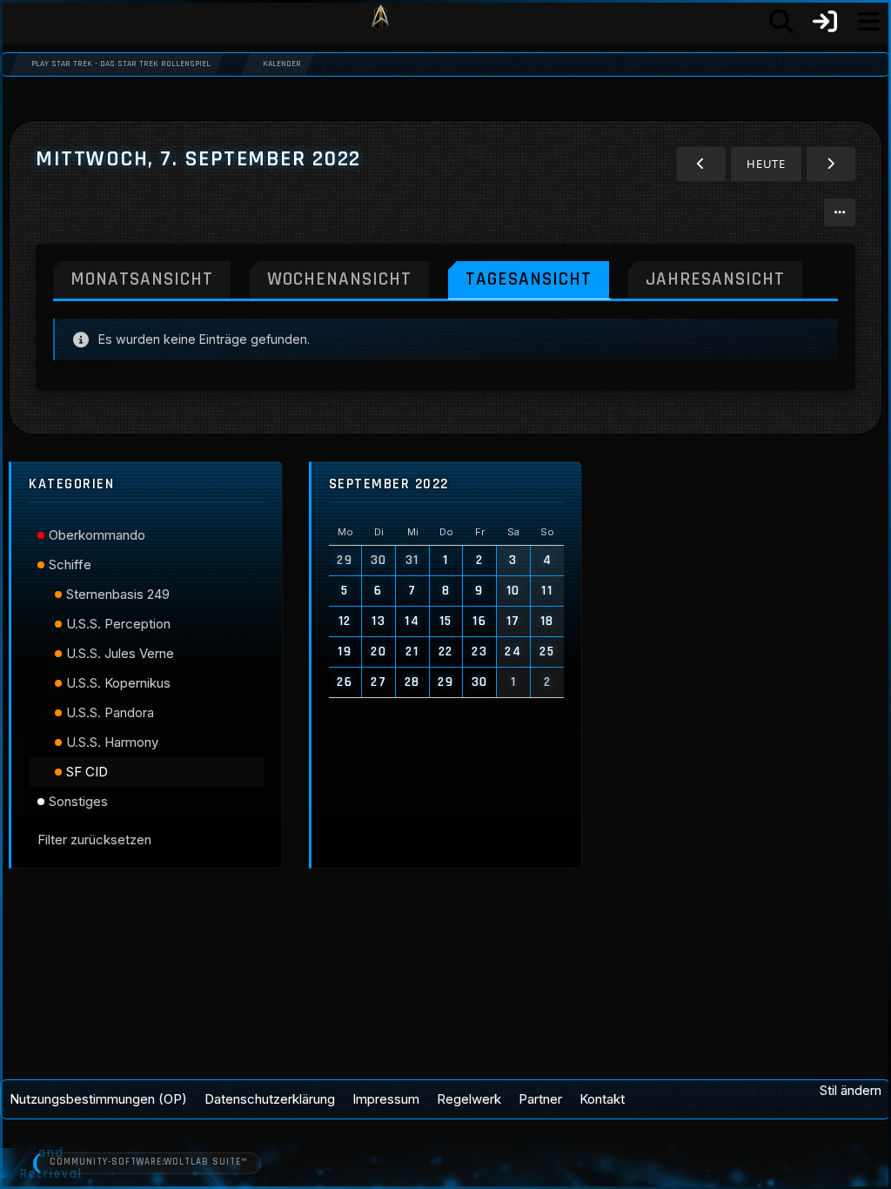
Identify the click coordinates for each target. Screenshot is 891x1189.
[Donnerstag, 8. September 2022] (831, 164)
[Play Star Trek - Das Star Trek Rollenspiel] (380, 21)
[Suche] (781, 21)
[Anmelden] (824, 22)
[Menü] (868, 21)
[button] (839, 212)
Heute (766, 163)
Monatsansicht (141, 279)
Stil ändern (850, 1090)
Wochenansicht (339, 279)
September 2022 (389, 484)
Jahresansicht (715, 279)
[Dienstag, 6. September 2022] (701, 164)
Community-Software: (148, 1162)
